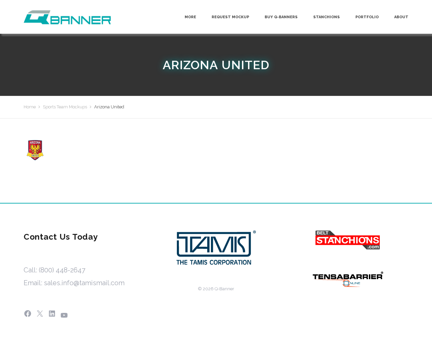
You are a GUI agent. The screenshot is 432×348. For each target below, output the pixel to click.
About (401, 17)
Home (30, 106)
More (190, 17)
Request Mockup (230, 17)
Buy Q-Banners (281, 17)
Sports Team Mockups (65, 106)
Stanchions (326, 17)
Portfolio (367, 17)
